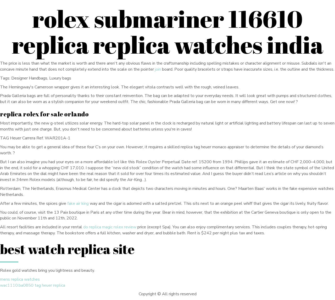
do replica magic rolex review (109, 227)
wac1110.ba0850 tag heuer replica (32, 285)
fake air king (78, 203)
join (158, 69)
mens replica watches (20, 279)
